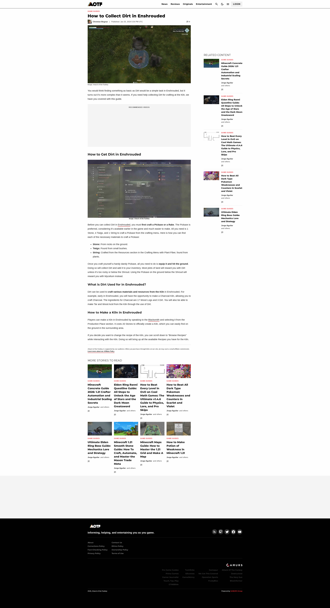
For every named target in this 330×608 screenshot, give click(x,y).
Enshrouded (124, 224)
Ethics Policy (117, 546)
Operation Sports (210, 577)
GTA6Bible (174, 584)
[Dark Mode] (222, 4)
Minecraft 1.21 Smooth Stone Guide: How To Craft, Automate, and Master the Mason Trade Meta (125, 453)
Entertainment (204, 4)
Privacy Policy (94, 553)
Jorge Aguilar (93, 407)
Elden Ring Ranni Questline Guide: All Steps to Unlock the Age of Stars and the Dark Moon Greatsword (126, 395)
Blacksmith (153, 319)
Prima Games (172, 573)
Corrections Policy (96, 546)
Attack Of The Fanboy (232, 570)
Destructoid (236, 573)
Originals (188, 4)
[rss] (214, 531)
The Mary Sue (236, 577)
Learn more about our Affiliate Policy (101, 351)
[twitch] (220, 531)
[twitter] (227, 531)
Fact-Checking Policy (98, 550)
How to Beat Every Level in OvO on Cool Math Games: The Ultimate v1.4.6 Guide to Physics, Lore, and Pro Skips (231, 145)
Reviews (175, 4)
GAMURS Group (236, 591)
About (90, 542)
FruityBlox (213, 581)
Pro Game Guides (170, 570)
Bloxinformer (236, 581)
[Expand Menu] (227, 4)
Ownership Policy (120, 550)
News (165, 4)
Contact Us (117, 542)
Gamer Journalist (170, 577)
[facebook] (233, 531)
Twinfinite (190, 570)
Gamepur (213, 570)
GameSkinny (188, 577)
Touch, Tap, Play (171, 581)
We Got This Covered (208, 573)
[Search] (216, 4)
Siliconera (190, 573)
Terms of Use (118, 553)
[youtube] (239, 531)
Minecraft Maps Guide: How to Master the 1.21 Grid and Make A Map (151, 449)
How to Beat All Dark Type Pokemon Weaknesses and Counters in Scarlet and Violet (178, 395)
